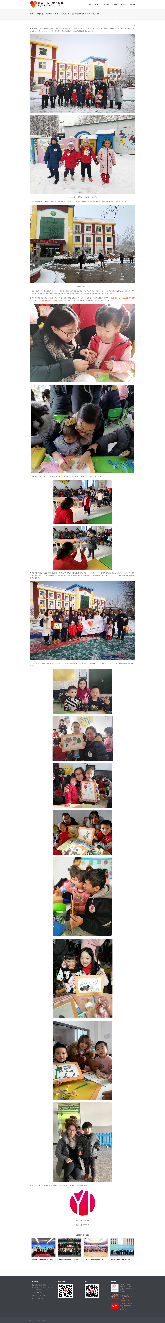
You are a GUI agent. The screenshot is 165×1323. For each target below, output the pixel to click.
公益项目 (114, 4)
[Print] (134, 25)
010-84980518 (38, 1292)
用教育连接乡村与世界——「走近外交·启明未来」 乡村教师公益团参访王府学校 (70, 1259)
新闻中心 (106, 4)
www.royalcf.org (39, 1298)
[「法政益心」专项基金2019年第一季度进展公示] (114, 1306)
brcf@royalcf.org (39, 1295)
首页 (90, 4)
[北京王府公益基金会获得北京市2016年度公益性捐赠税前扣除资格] (114, 1288)
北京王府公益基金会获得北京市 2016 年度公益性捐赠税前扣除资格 (126, 1287)
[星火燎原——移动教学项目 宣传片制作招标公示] (114, 1296)
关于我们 (97, 4)
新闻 (97, 17)
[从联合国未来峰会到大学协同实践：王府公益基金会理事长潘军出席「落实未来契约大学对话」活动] (96, 1247)
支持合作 (132, 4)
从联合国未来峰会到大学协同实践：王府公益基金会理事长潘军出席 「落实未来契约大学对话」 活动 (96, 1259)
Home (93, 17)
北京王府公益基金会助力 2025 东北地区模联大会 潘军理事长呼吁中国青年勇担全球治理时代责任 (122, 1259)
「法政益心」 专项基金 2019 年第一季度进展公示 (126, 1305)
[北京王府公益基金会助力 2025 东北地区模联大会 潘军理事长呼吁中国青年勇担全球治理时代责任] (122, 1247)
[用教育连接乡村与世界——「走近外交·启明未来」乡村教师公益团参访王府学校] (70, 1247)
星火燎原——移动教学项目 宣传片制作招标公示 (126, 1296)
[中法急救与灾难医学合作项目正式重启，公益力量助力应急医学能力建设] (43, 1247)
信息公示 (123, 4)
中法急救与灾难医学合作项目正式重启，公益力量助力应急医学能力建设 (43, 1259)
